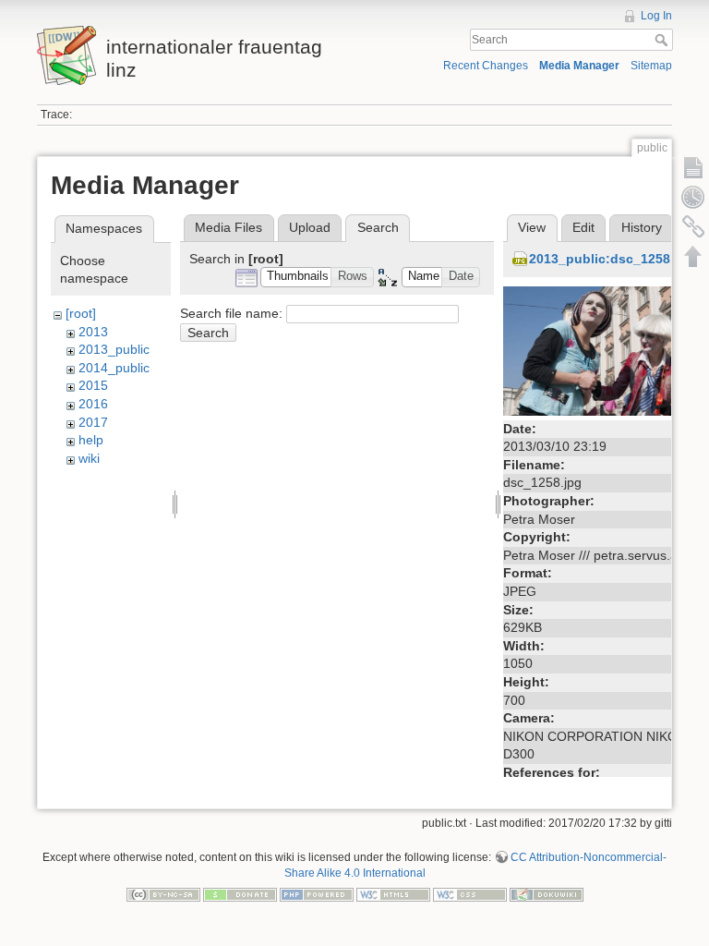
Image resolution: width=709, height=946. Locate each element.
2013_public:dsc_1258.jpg (611, 258)
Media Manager (579, 65)
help (90, 439)
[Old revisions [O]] (693, 197)
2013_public (114, 349)
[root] (81, 313)
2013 (93, 331)
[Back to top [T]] (693, 256)
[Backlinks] (693, 226)
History (641, 227)
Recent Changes (485, 65)
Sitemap (651, 65)
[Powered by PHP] (317, 894)
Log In (656, 15)
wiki (89, 458)
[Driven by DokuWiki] (546, 894)
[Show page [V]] (693, 167)
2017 (93, 422)
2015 (93, 385)
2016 (93, 403)
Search (663, 39)
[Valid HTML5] (393, 894)
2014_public (114, 367)
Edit (583, 227)
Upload (309, 227)
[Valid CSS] (470, 894)
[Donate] (240, 894)
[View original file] (600, 349)
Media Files (228, 227)
